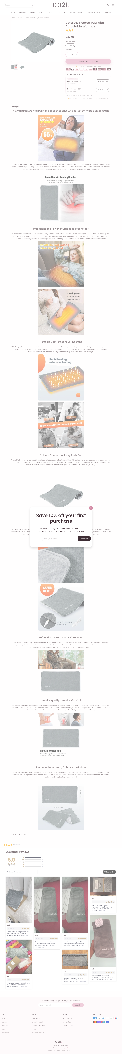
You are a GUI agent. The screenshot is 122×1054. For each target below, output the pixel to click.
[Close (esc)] (91, 508)
